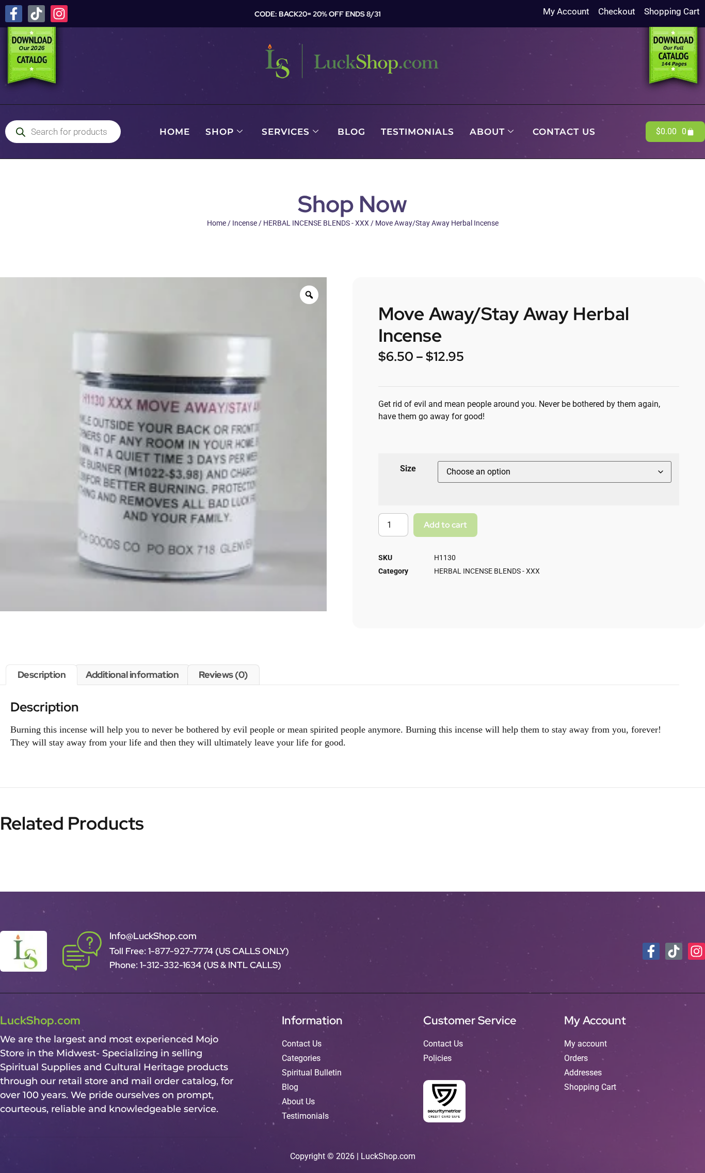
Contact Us (564, 131)
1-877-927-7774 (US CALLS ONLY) (218, 951)
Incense (244, 223)
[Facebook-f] (13, 13)
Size (408, 468)
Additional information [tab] (132, 674)
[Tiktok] (36, 13)
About (487, 131)
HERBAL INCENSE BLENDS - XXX (316, 223)
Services (286, 131)
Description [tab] (42, 674)
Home (174, 131)
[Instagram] (59, 13)
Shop (219, 131)
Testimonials (417, 131)
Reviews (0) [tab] (223, 674)
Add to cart (445, 524)
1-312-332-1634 (171, 965)
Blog (351, 131)
